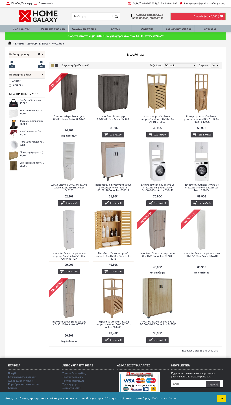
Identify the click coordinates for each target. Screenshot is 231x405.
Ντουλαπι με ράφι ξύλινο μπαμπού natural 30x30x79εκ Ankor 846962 (157, 119)
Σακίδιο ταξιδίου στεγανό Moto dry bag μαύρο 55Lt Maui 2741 (32, 100)
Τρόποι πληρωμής (73, 377)
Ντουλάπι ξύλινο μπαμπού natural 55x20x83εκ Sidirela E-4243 (113, 256)
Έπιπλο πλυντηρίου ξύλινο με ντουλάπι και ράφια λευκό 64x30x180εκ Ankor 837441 (157, 187)
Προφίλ (12, 373)
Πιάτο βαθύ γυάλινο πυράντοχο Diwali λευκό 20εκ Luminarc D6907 (32, 142)
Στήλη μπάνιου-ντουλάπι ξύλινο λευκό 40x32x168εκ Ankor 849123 (69, 187)
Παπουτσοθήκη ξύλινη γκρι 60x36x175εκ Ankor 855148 (69, 118)
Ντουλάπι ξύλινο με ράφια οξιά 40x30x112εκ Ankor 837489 (157, 254)
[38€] (11, 62)
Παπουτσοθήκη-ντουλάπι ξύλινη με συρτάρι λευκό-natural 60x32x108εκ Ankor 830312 (113, 187)
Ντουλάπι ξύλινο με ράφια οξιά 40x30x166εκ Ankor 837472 (69, 323)
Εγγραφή (213, 384)
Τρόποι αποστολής (73, 380)
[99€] (41, 62)
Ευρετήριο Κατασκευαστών (23, 384)
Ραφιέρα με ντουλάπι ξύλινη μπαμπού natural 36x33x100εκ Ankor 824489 (113, 324)
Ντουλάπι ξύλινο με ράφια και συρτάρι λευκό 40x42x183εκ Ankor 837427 (69, 256)
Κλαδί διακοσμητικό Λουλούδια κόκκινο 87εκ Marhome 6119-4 (32, 131)
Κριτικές (12, 388)
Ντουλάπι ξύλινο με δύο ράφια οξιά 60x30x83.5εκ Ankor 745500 (157, 323)
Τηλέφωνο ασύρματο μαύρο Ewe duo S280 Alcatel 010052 (32, 121)
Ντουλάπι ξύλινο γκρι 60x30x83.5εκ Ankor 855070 (113, 118)
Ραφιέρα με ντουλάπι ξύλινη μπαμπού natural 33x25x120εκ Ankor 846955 (201, 119)
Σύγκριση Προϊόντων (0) (75, 65)
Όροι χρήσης (69, 384)
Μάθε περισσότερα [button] (164, 398)
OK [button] (221, 398)
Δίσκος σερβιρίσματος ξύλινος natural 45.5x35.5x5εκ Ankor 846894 (32, 152)
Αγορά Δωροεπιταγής (20, 380)
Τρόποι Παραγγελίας (74, 373)
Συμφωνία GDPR (71, 388)
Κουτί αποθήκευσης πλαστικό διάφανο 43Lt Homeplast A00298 (32, 111)
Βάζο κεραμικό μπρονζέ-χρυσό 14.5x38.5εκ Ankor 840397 (32, 163)
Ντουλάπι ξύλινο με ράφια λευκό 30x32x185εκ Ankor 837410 (202, 254)
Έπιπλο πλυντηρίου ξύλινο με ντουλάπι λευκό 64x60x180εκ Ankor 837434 (202, 187)
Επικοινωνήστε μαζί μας (22, 377)
